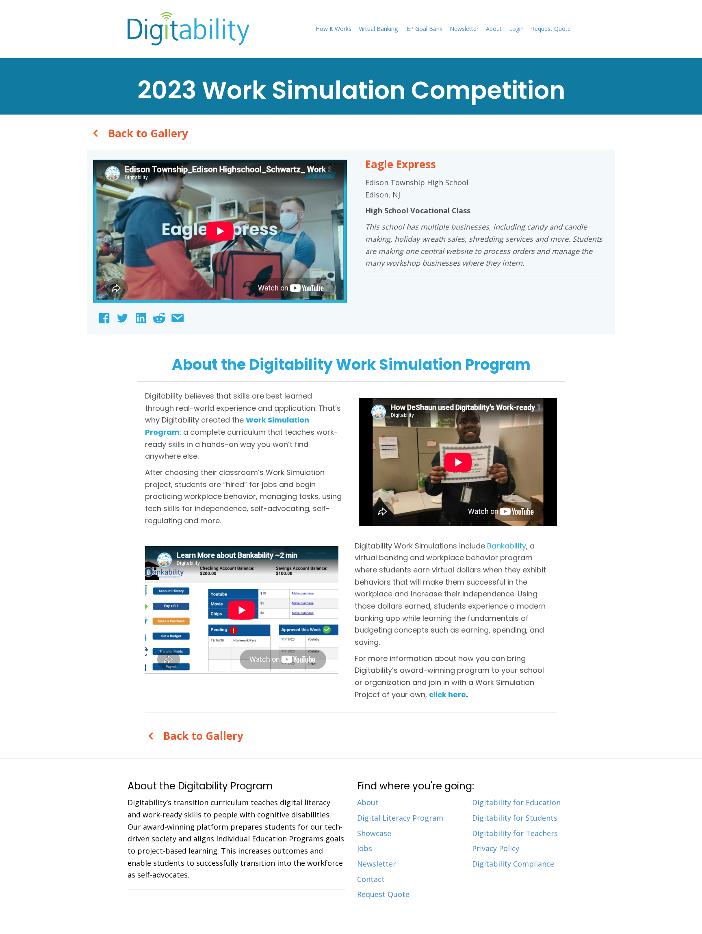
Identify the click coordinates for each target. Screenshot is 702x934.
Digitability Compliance (513, 864)
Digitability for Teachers (515, 833)
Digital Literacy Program (400, 818)
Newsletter (464, 29)
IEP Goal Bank (423, 29)
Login (516, 29)
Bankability (506, 546)
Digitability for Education (516, 802)
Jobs (364, 848)
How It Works (333, 29)
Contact (371, 879)
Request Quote (551, 29)
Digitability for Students (514, 818)
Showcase (374, 833)
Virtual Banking (378, 29)
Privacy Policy (495, 848)
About (494, 29)
